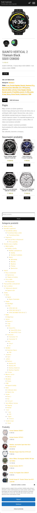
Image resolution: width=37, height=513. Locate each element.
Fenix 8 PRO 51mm (16, 332)
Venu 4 (11, 343)
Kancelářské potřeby (11, 231)
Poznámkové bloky (14, 235)
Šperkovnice (14, 268)
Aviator (7, 301)
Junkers (8, 359)
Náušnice (13, 264)
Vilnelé (9, 423)
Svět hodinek (6, 2)
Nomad (9, 407)
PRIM (7, 383)
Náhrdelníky (14, 259)
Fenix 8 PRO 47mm (16, 330)
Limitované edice (12, 390)
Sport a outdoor (8, 286)
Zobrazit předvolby (18, 509)
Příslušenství (10, 281)
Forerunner (10, 335)
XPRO (8, 306)
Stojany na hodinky (12, 277)
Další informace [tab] (14, 100)
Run (8, 399)
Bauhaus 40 (12, 365)
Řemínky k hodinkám (16, 255)
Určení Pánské (15, 94)
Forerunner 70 (13, 339)
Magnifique (10, 317)
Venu (8, 341)
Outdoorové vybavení (11, 288)
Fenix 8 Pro (12, 328)
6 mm (7, 85)
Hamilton (8, 348)
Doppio (9, 381)
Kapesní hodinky (11, 385)
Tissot (7, 410)
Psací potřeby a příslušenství (15, 239)
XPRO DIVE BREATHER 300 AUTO (18, 312)
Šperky (11, 257)
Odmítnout (18, 504)
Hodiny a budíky (8, 226)
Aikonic (9, 377)
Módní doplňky (9, 246)
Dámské (22, 85)
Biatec (7, 315)
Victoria (9, 372)
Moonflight (10, 303)
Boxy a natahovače (11, 273)
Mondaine (8, 379)
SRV (10, 414)
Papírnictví (8, 237)
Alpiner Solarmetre (14, 299)
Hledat (18, 219)
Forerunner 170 (13, 337)
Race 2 (9, 396)
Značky (6, 293)
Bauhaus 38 (12, 363)
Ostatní (6, 270)
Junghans (8, 354)
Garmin (7, 319)
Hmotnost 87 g (30, 85)
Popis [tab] (4, 100)
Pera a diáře (9, 279)
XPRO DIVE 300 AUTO (15, 310)
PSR (10, 352)
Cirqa (8, 323)
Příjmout (18, 499)
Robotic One (10, 392)
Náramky (13, 262)
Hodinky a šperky (12, 248)
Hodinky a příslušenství (15, 250)
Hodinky (13, 253)
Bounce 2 (9, 321)
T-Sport (9, 416)
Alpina (7, 295)
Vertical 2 (11, 82)
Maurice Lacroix (10, 374)
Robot (7, 388)
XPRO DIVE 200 (13, 308)
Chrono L (11, 419)
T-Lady (9, 412)
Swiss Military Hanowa (12, 403)
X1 (9, 346)
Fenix (8, 326)
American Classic (12, 350)
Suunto (8, 394)
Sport (8, 357)
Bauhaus (9, 361)
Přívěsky (13, 266)
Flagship (9, 405)
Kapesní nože (11, 290)
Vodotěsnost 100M (25, 94)
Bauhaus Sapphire (14, 370)
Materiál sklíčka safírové (9, 90)
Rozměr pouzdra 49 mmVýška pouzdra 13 (14, 92)
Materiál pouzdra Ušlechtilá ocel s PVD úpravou (16, 87)
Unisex (8, 94)
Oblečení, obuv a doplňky (10, 244)
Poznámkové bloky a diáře (14, 233)
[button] (34, 485)
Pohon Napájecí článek (24, 90)
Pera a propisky (13, 242)
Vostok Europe (10, 421)
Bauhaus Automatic (14, 368)
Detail (5, 73)
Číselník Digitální (15, 85)
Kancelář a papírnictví (10, 228)
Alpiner (9, 297)
